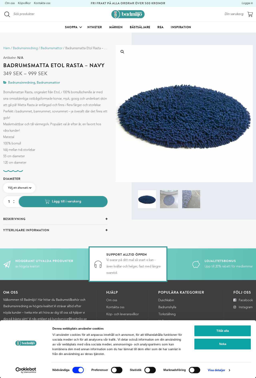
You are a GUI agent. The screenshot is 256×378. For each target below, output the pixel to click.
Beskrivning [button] (14, 219)
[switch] (116, 370)
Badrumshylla (167, 307)
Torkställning (167, 314)
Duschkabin (166, 300)
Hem (6, 48)
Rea (160, 27)
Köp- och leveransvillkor (122, 314)
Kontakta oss (42, 3)
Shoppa (71, 27)
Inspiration (181, 27)
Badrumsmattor (51, 48)
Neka (222, 344)
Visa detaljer (216, 370)
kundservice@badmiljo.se (69, 319)
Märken (116, 27)
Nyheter (94, 27)
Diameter (12, 178)
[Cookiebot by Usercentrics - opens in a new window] (25, 370)
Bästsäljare (140, 27)
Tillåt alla (222, 330)
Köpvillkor (24, 3)
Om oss (10, 3)
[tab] (55, 219)
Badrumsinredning (25, 48)
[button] (122, 51)
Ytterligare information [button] (26, 230)
